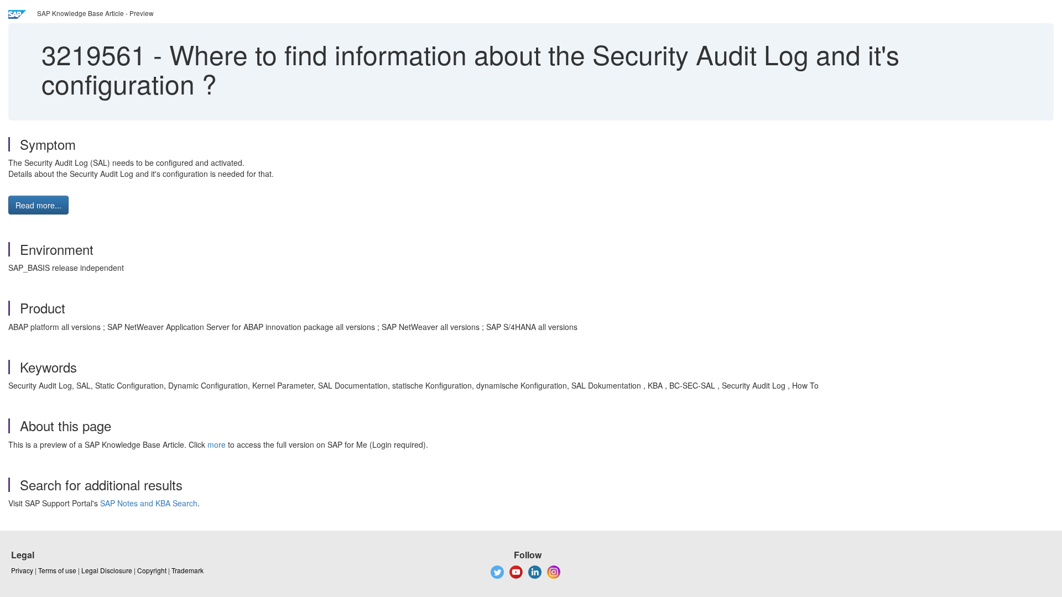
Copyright (151, 570)
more (216, 444)
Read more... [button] (38, 205)
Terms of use (57, 570)
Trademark (187, 570)
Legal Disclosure (106, 570)
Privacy (22, 570)
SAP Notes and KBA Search (148, 503)
